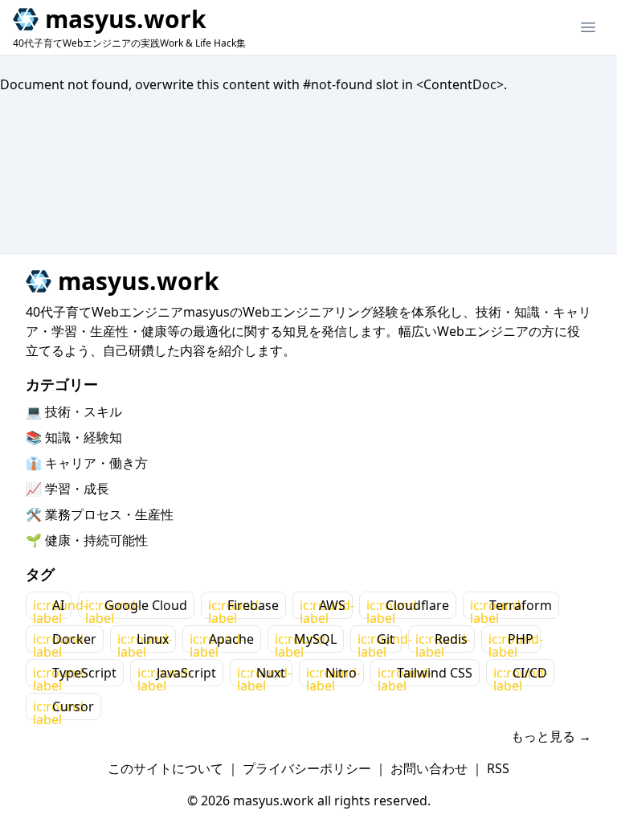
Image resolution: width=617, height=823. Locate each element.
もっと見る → (551, 736)
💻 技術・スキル (74, 411)
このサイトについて (165, 768)
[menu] (588, 27)
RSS (498, 768)
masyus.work (125, 19)
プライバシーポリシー (307, 768)
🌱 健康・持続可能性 (87, 540)
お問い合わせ (429, 768)
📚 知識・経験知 (74, 437)
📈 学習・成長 (67, 488)
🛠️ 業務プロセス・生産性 (100, 514)
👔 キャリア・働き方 (87, 463)
